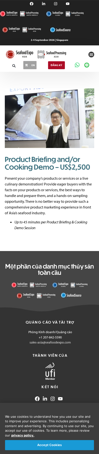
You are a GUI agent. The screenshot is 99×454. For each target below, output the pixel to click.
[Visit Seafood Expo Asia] (36, 296)
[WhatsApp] (77, 64)
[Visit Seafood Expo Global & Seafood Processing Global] (65, 14)
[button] (91, 54)
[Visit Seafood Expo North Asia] (21, 30)
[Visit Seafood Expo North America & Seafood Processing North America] (19, 14)
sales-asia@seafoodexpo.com (50, 342)
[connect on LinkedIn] (43, 4)
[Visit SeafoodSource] (60, 29)
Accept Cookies (49, 445)
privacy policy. (22, 435)
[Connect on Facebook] (31, 4)
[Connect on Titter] (67, 4)
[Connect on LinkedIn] (45, 398)
